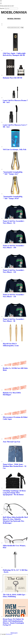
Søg (22, 27)
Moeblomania (9, 634)
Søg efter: (2, 8)
